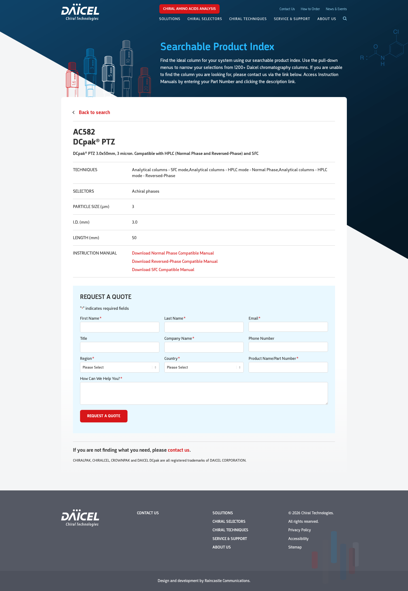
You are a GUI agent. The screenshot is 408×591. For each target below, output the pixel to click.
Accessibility (298, 538)
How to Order (310, 9)
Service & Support (229, 538)
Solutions (222, 512)
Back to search (94, 112)
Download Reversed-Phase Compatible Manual (175, 261)
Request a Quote (103, 416)
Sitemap (295, 547)
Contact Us (287, 9)
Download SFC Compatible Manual (163, 269)
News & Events (336, 9)
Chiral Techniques (230, 529)
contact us (179, 450)
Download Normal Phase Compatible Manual (173, 253)
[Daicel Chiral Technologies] (80, 12)
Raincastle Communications (227, 580)
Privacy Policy (299, 529)
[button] (342, 19)
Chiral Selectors (229, 521)
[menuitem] (169, 19)
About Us (221, 547)
